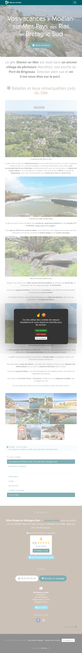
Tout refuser (41, 334)
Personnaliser (41, 338)
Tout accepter (41, 330)
